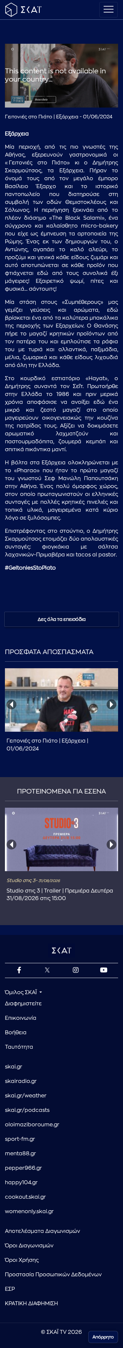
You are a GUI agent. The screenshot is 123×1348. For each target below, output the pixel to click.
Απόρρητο (103, 1337)
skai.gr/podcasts (27, 1110)
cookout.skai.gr (25, 1197)
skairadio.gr (21, 1081)
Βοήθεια (16, 1032)
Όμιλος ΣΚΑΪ (21, 992)
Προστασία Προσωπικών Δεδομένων (53, 1274)
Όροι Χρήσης (22, 1260)
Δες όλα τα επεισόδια (62, 619)
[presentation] (11, 704)
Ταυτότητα (19, 1047)
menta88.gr (20, 1153)
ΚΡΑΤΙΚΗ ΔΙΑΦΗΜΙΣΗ (31, 1303)
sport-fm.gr (20, 1139)
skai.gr (13, 1066)
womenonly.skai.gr (29, 1211)
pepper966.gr (23, 1168)
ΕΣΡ (10, 1289)
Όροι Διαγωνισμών (29, 1245)
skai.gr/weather (26, 1095)
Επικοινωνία (20, 1018)
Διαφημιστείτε (23, 1003)
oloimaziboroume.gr (32, 1124)
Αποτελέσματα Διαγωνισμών (42, 1231)
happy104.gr (21, 1182)
